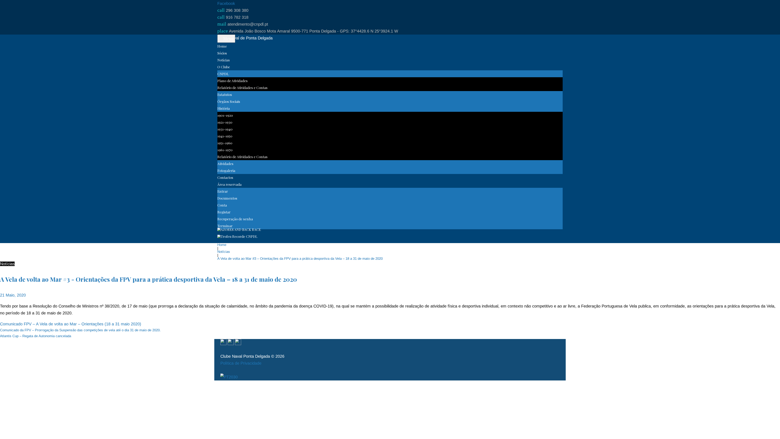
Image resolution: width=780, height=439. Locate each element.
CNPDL (223, 74)
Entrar (222, 191)
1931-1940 (225, 129)
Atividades (225, 163)
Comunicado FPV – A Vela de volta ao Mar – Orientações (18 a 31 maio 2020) (70, 324)
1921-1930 (224, 122)
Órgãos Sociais (228, 101)
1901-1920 (225, 115)
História (223, 108)
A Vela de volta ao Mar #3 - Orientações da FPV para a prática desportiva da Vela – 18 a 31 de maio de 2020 (148, 279)
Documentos (227, 198)
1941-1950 (224, 136)
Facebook (226, 3)
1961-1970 (225, 150)
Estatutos (224, 94)
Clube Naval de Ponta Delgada (245, 38)
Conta (222, 205)
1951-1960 (224, 143)
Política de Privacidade (240, 363)
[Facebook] (223, 342)
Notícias (223, 60)
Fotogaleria (226, 170)
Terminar (225, 226)
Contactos (225, 177)
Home (222, 46)
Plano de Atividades (232, 80)
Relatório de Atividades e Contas (242, 87)
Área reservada (229, 184)
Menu (228, 38)
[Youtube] (238, 342)
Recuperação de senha (235, 219)
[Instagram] (231, 342)
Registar (224, 212)
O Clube (223, 67)
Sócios (222, 53)
